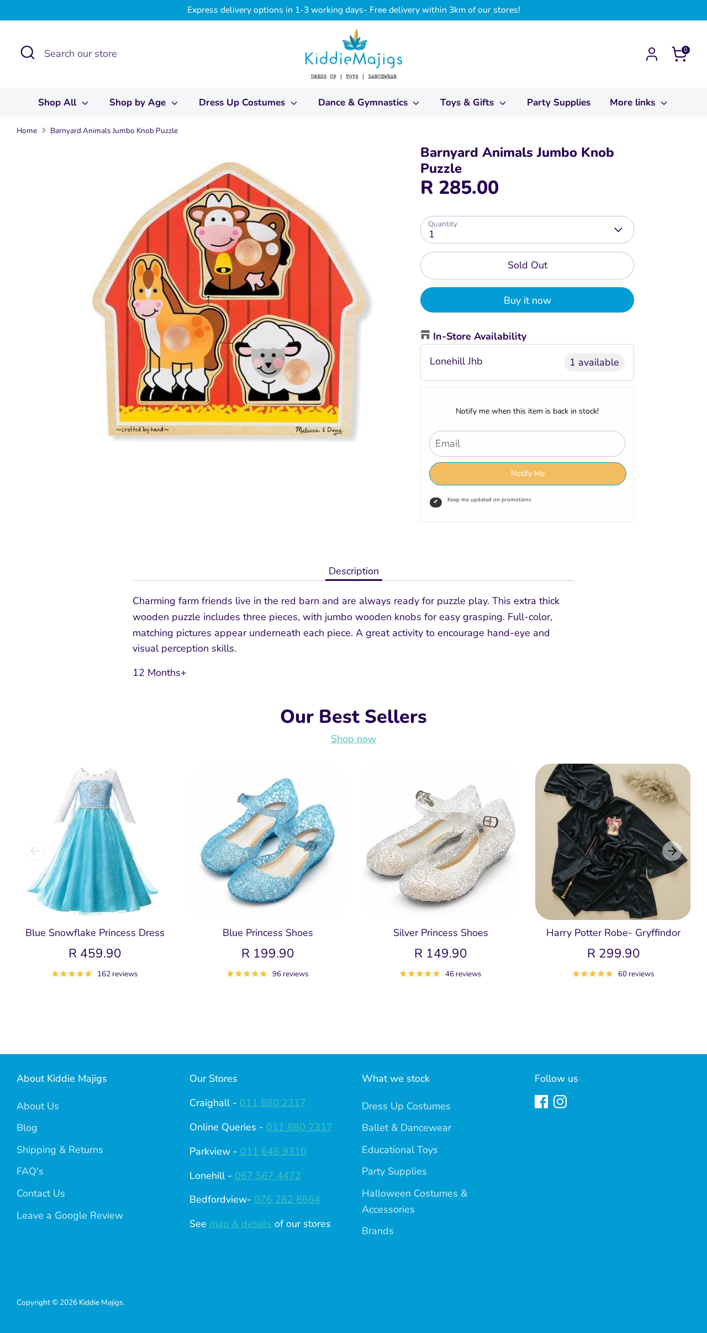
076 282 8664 (287, 1199)
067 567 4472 (268, 1175)
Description (354, 571)
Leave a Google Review (70, 1215)
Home (27, 130)
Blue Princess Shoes (268, 932)
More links (634, 102)
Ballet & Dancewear (406, 1127)
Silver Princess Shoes (440, 932)
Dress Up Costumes (243, 102)
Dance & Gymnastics (364, 102)
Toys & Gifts (468, 102)
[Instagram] (560, 1101)
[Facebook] (541, 1101)
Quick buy (95, 900)
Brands (378, 1230)
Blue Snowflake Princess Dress (95, 932)
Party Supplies (558, 102)
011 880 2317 (273, 1102)
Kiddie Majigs (101, 1302)
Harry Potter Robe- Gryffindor (613, 932)
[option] (86, 884)
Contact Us (41, 1193)
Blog (27, 1127)
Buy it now (527, 300)
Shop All (58, 102)
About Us (38, 1106)
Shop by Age (138, 102)
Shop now (353, 738)
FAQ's (30, 1171)
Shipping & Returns (60, 1149)
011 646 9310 (273, 1151)
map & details (240, 1223)
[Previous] (34, 851)
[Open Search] (28, 52)
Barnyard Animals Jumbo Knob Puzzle (114, 130)
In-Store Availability (479, 336)
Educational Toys (400, 1149)
